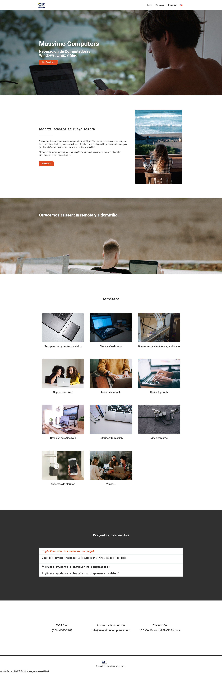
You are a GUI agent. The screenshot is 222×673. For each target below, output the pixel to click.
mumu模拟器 (14, 671)
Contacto (172, 5)
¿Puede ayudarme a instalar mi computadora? (77, 566)
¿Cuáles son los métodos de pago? (69, 551)
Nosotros (160, 5)
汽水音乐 (4, 671)
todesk (40, 671)
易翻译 (46, 671)
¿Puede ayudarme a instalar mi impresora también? (82, 573)
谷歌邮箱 (24, 671)
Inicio (149, 5)
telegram (33, 671)
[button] (111, 551)
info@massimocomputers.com (111, 630)
